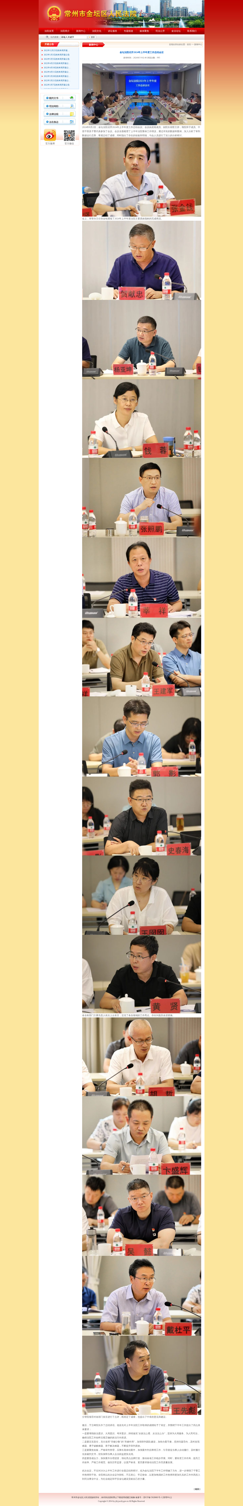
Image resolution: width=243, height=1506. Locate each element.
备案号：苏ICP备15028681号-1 (148, 1497)
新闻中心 (80, 31)
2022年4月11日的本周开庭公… (57, 56)
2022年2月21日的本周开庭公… (57, 78)
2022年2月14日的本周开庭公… (57, 82)
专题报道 (128, 31)
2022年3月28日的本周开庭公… (57, 61)
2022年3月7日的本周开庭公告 (57, 69)
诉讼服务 (112, 31)
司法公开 (160, 31)
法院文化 (96, 31)
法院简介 (65, 31)
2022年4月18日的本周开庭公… (57, 52)
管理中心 (167, 1497)
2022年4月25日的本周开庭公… (57, 48)
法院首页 (49, 31)
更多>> (74, 44)
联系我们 (192, 31)
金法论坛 (176, 31)
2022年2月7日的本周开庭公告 (57, 86)
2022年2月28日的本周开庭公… (57, 73)
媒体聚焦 (144, 31)
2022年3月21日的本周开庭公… (57, 65)
